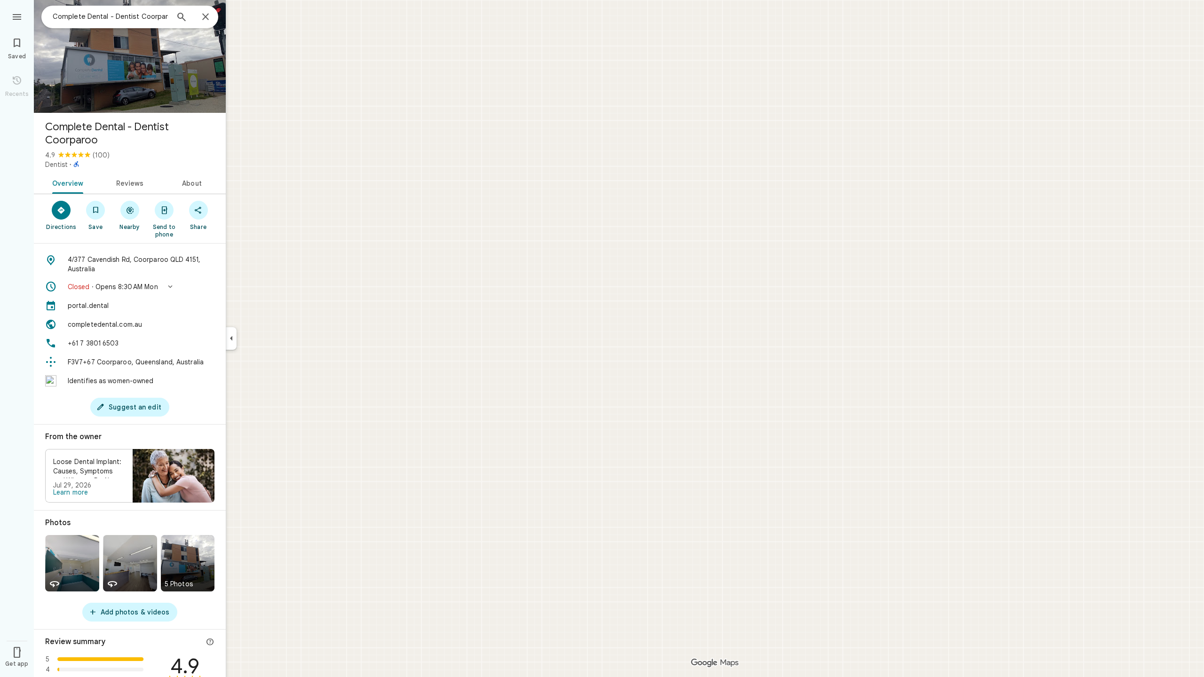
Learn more (70, 492)
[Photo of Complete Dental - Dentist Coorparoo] (130, 56)
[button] (130, 286)
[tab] (66, 182)
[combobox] (110, 16)
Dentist (56, 164)
